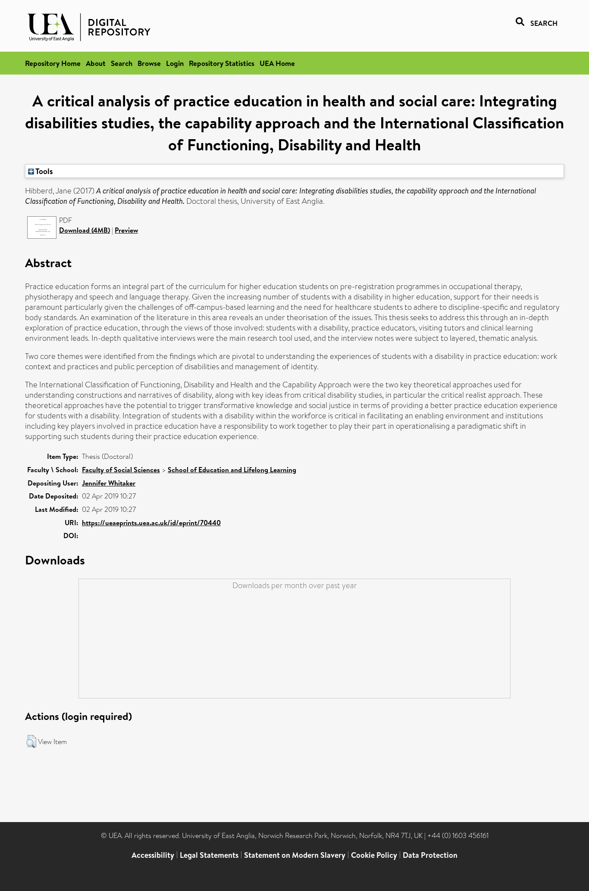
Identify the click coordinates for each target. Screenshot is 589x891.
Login (175, 63)
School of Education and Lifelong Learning (232, 469)
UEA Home (277, 63)
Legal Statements (209, 855)
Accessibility (153, 855)
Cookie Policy (374, 855)
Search (121, 63)
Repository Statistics (221, 63)
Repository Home (53, 63)
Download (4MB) (84, 230)
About (96, 63)
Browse (149, 63)
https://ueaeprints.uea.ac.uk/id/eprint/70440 (151, 522)
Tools (43, 171)
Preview (126, 230)
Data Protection (430, 855)
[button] (31, 741)
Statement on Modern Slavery (294, 855)
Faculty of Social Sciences (121, 469)
